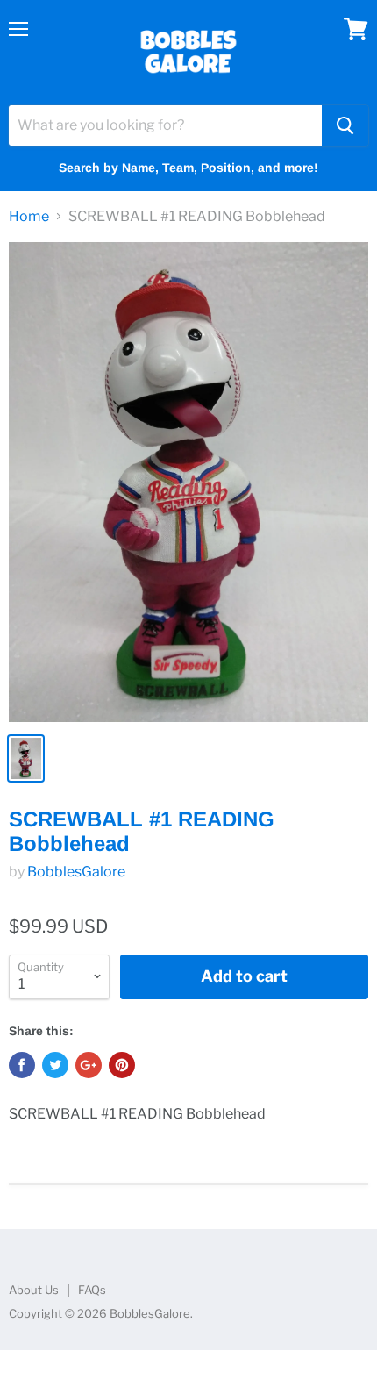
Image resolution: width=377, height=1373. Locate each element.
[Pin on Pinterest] (122, 1065)
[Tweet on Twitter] (55, 1065)
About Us (34, 1290)
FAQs (92, 1290)
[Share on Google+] (88, 1065)
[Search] (345, 125)
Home (29, 217)
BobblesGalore (76, 871)
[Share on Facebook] (22, 1065)
